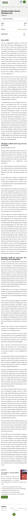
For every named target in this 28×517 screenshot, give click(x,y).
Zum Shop (4, 497)
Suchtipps (15, 510)
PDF (24, 35)
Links (25, 510)
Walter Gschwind (22, 29)
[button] (21, 2)
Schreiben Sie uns (22, 508)
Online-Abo (4, 510)
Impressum (4, 508)
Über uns (12, 508)
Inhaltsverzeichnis (8, 18)
